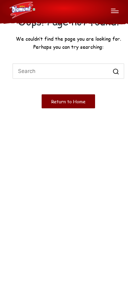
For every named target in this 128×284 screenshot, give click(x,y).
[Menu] (115, 11)
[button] (116, 71)
